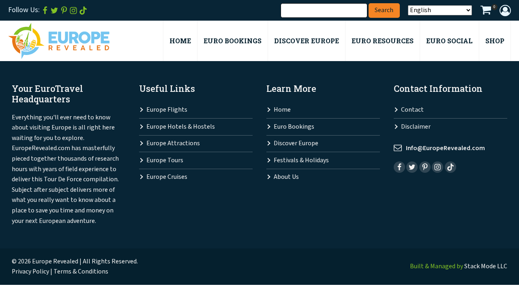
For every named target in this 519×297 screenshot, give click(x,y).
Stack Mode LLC (485, 266)
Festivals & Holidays (301, 160)
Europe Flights (166, 110)
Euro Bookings (294, 127)
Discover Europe (296, 143)
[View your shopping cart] (485, 11)
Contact (412, 110)
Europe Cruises (166, 177)
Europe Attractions (173, 143)
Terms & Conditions (81, 271)
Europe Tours (164, 160)
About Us (286, 177)
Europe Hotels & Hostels (180, 127)
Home (282, 110)
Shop (494, 40)
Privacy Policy (30, 271)
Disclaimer (416, 127)
